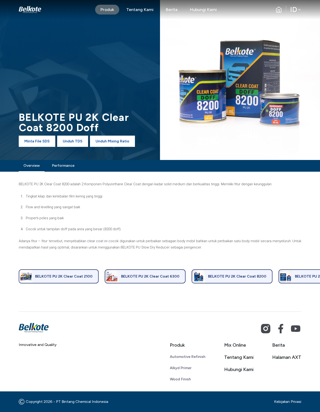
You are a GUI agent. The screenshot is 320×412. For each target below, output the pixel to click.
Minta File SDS (37, 141)
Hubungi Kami (203, 9)
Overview (31, 165)
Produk (107, 9)
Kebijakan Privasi (287, 401)
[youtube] (295, 328)
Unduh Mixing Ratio (112, 141)
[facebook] (280, 328)
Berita (172, 9)
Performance (63, 165)
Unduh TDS (72, 141)
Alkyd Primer (181, 368)
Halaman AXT (286, 357)
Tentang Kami (139, 9)
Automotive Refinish (187, 356)
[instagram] (265, 328)
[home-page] (278, 9)
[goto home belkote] (30, 9)
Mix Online (235, 345)
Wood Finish (180, 379)
